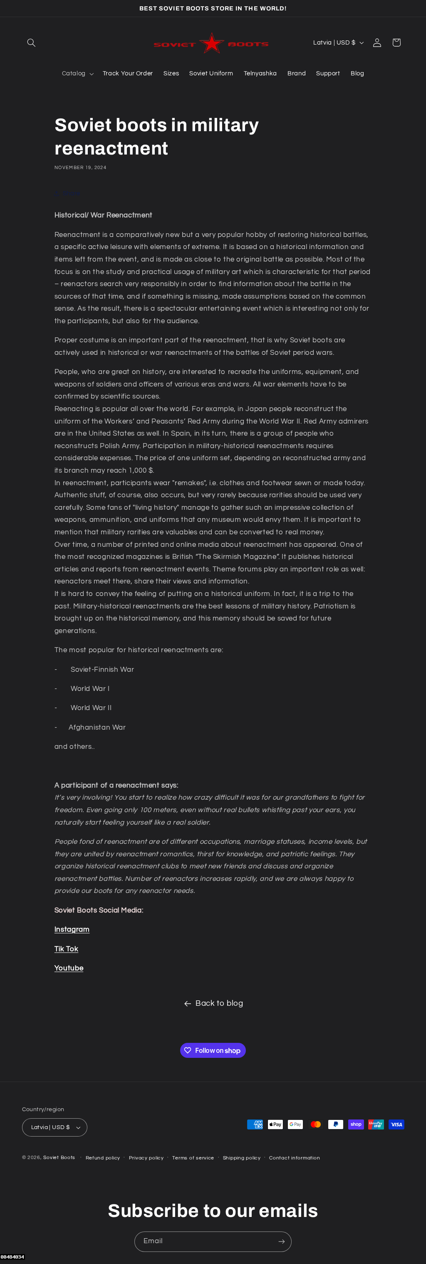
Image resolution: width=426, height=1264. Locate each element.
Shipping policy (242, 1158)
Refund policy (103, 1158)
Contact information (294, 1158)
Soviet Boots (59, 1157)
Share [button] (71, 193)
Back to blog (219, 1003)
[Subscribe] (281, 1242)
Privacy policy (146, 1158)
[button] (31, 42)
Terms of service (193, 1158)
